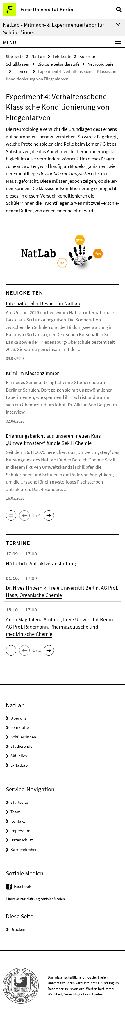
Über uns (18, 718)
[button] (11, 515)
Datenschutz (21, 840)
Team (15, 811)
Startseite (14, 56)
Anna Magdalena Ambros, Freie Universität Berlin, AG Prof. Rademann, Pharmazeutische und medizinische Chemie (60, 626)
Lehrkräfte (62, 56)
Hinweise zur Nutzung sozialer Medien (35, 898)
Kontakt (17, 821)
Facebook (22, 886)
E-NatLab (19, 765)
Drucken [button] (17, 929)
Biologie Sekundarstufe (58, 64)
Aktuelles (18, 755)
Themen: (22, 71)
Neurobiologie (100, 64)
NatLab (38, 56)
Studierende (21, 746)
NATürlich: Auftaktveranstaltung (41, 563)
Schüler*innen (23, 737)
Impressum (20, 830)
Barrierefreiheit (24, 849)
